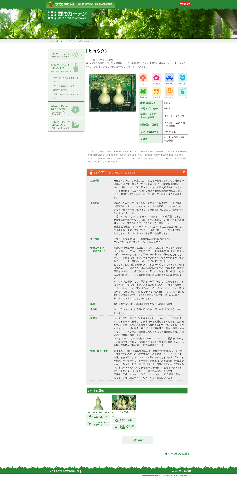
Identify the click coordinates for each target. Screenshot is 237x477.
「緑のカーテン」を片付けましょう (67, 96)
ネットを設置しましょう (63, 86)
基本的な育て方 (60, 90)
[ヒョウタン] (112, 110)
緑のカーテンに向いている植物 (69, 41)
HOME (50, 41)
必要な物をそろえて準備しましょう (67, 80)
